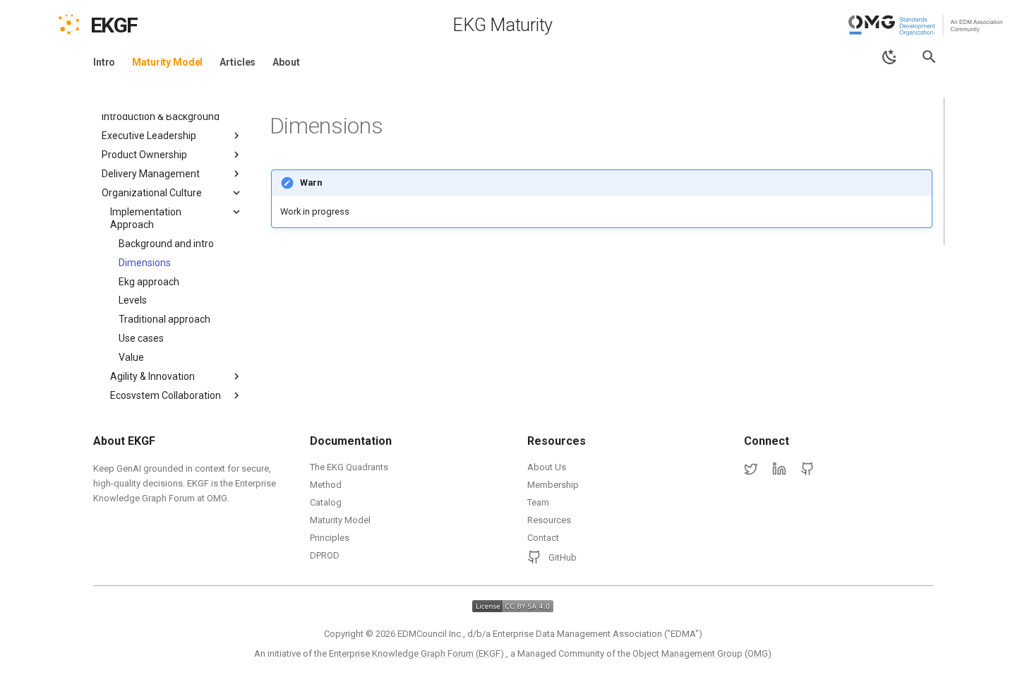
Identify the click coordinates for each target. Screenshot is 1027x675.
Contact (543, 537)
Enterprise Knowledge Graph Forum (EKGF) (417, 653)
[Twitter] (751, 469)
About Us (546, 467)
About (285, 62)
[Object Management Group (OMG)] (926, 25)
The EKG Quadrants (349, 467)
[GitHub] (807, 469)
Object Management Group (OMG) (701, 653)
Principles (329, 537)
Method (326, 484)
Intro (104, 62)
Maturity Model (167, 62)
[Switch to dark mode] (890, 56)
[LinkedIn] (779, 469)
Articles (238, 62)
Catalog (326, 502)
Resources (549, 520)
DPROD (325, 555)
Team (538, 502)
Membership (553, 484)
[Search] (929, 56)
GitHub (562, 557)
